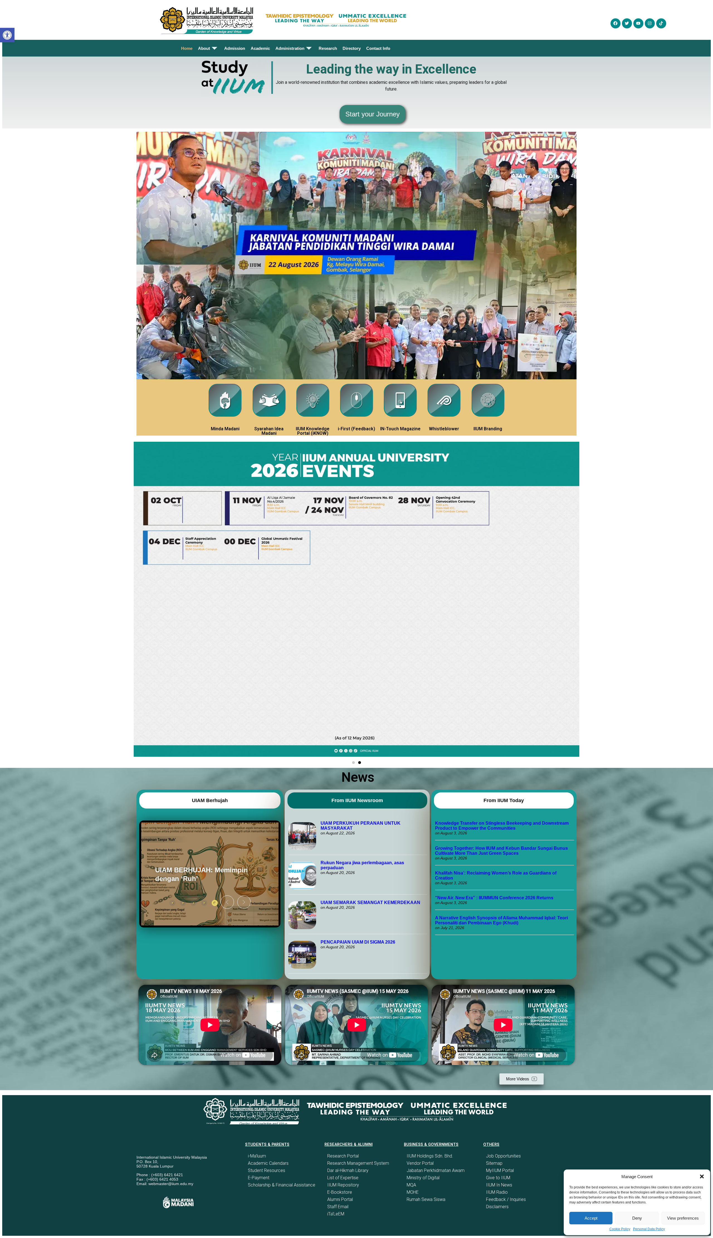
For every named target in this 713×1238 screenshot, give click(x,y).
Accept (591, 1218)
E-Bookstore (339, 1192)
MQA (411, 1185)
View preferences (683, 1218)
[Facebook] (616, 23)
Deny (637, 1218)
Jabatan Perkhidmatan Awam (436, 1170)
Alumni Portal (340, 1199)
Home (186, 48)
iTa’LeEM (335, 1214)
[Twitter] (627, 23)
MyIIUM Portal (500, 1170)
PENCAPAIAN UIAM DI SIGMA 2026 (358, 942)
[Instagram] (650, 23)
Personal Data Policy (649, 1229)
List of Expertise (342, 1177)
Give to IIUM (498, 1177)
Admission (234, 48)
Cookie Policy (619, 1229)
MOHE (413, 1192)
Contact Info (378, 48)
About (204, 48)
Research (328, 48)
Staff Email (337, 1206)
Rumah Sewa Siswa (426, 1199)
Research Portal (343, 1156)
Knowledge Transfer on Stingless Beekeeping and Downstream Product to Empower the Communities (502, 826)
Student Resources (266, 1170)
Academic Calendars (268, 1163)
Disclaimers (497, 1206)
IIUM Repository (343, 1185)
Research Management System (358, 1163)
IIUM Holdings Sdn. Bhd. (430, 1156)
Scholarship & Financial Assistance (281, 1185)
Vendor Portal (420, 1163)
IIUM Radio (497, 1192)
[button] (702, 1176)
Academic (260, 48)
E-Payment (258, 1177)
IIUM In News (499, 1185)
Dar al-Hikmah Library (347, 1170)
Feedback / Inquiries (506, 1199)
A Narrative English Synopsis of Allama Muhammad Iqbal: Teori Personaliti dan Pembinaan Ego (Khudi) (501, 920)
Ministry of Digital (423, 1177)
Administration (289, 48)
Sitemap (494, 1163)
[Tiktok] (661, 23)
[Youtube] (638, 23)
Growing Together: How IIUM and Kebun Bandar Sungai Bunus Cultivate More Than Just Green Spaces (501, 851)
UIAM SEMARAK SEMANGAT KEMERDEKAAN (370, 902)
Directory (352, 48)
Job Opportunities (503, 1156)
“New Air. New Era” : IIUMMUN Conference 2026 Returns (494, 897)
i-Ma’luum (257, 1156)
